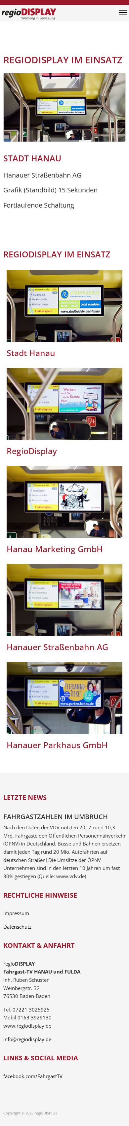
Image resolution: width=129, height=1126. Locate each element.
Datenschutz (17, 926)
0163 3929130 (35, 1017)
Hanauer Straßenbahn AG (57, 646)
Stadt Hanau (31, 352)
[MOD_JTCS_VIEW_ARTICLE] (64, 306)
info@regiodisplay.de (27, 1039)
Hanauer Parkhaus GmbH (57, 744)
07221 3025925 (31, 1009)
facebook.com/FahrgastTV (33, 1076)
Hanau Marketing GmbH (55, 548)
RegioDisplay (32, 450)
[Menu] (123, 15)
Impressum (16, 913)
